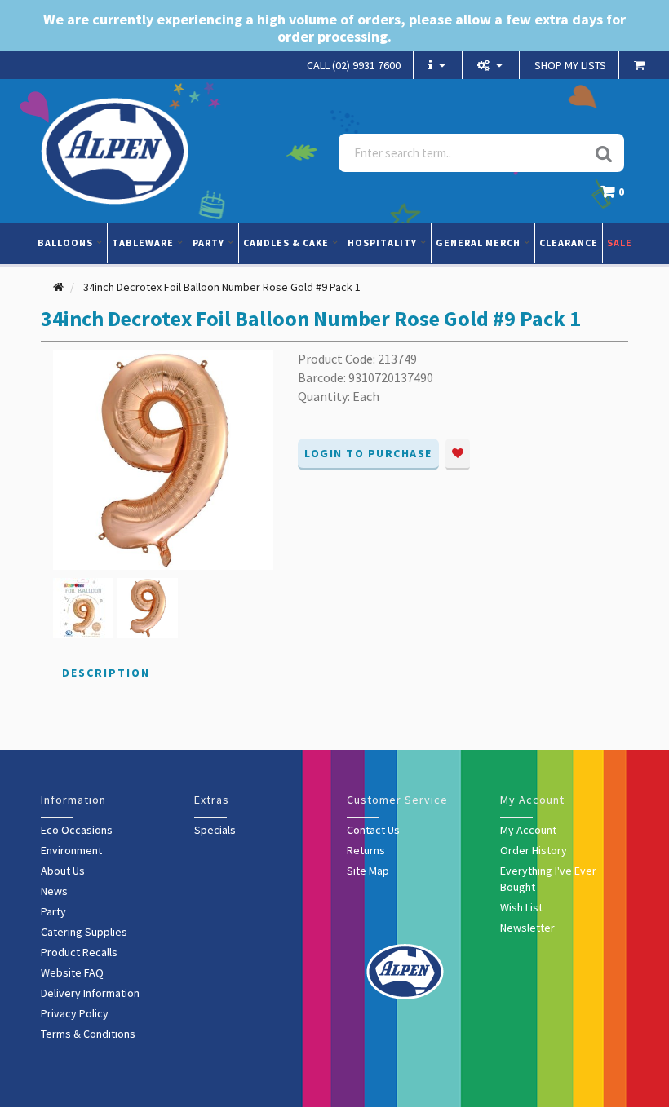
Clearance (568, 242)
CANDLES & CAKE (287, 242)
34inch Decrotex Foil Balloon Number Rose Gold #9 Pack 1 (222, 287)
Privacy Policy (75, 1013)
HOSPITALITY (383, 242)
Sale (619, 242)
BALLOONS (66, 242)
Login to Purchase (368, 453)
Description (106, 672)
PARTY (210, 242)
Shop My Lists (570, 65)
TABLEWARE (144, 242)
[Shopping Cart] (641, 65)
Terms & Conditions (88, 1033)
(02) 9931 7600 (354, 65)
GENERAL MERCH (479, 242)
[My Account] (492, 65)
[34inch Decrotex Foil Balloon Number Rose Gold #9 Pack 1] (163, 459)
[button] (616, 196)
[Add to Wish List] (457, 454)
